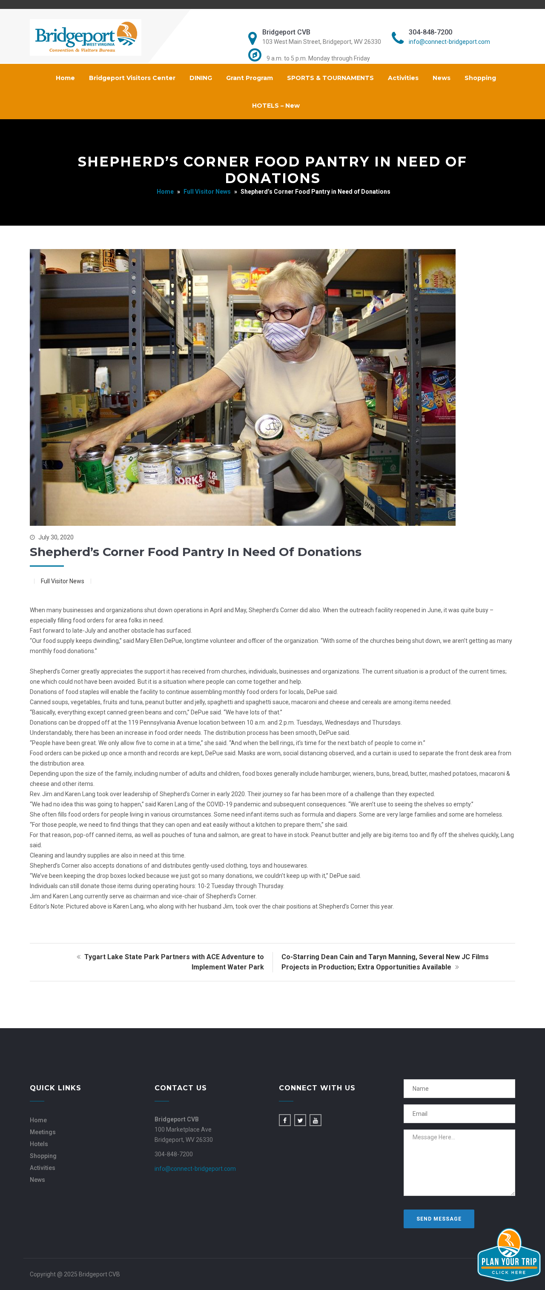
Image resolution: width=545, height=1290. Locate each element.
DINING (200, 78)
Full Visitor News (207, 191)
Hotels (39, 1144)
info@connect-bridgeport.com (449, 41)
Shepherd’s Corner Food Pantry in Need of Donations (195, 552)
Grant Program (249, 78)
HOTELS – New (276, 105)
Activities (403, 78)
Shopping (480, 78)
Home (65, 78)
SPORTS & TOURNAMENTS (330, 78)
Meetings (43, 1132)
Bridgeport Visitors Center (132, 78)
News (441, 78)
